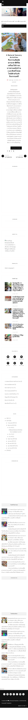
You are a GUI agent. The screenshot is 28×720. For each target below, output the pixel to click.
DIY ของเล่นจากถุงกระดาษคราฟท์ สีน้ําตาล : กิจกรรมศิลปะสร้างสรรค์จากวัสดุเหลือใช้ (17, 550)
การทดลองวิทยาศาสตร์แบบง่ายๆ (12, 381)
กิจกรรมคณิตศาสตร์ (9, 384)
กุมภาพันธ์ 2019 (11, 445)
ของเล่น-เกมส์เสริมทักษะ (10, 394)
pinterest (8, 365)
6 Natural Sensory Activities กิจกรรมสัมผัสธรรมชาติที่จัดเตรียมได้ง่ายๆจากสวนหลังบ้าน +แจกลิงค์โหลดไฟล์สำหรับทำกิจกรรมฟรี (14, 66)
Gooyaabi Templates (6, 703)
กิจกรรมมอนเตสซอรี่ (9, 390)
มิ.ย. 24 (10, 427)
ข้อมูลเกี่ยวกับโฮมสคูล (10, 397)
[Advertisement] (14, 478)
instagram (21, 359)
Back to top (21, 705)
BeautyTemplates (14, 700)
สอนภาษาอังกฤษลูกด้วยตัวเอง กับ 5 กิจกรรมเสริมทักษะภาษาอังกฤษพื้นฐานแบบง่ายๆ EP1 (17, 564)
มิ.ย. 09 (10, 436)
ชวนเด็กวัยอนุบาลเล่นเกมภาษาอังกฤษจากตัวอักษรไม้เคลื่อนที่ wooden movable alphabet (18, 299)
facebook (15, 359)
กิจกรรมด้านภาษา (9, 387)
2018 (7, 450)
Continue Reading (16, 148)
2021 (7, 418)
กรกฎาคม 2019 (11, 423)
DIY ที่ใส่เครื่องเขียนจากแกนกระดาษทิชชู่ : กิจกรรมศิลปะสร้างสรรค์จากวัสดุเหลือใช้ (16, 524)
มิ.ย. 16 (10, 434)
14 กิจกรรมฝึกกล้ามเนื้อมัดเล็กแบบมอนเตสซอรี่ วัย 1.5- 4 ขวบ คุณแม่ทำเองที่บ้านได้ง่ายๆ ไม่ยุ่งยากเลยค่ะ (17, 670)
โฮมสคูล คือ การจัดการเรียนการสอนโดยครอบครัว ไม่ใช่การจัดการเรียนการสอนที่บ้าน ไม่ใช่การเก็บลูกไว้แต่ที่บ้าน (18, 286)
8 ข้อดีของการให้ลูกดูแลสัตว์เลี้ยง (18, 335)
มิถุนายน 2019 (11, 425)
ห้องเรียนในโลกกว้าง (10, 403)
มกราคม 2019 (11, 448)
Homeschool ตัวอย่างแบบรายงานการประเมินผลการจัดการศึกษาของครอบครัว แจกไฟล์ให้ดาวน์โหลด (17, 537)
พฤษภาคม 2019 (11, 438)
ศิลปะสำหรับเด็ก (9, 400)
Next (22, 47)
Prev (18, 47)
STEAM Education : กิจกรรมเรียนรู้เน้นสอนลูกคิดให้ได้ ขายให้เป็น (18, 326)
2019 (7, 420)
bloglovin (21, 365)
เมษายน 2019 (11, 441)
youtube (8, 359)
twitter (14, 365)
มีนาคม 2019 (11, 443)
